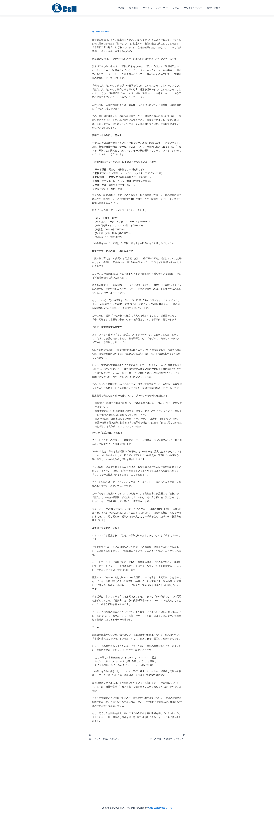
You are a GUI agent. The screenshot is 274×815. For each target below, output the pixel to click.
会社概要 (133, 8)
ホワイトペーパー (193, 8)
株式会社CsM (90, 8)
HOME (121, 8)
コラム (175, 8)
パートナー (162, 8)
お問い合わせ (213, 8)
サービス (147, 8)
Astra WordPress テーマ (160, 808)
